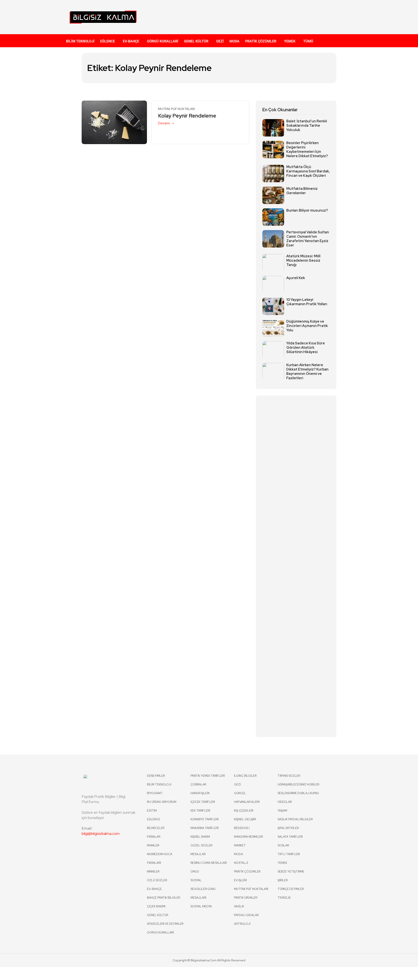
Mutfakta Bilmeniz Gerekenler (302, 191)
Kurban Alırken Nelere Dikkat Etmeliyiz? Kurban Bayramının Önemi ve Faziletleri (307, 371)
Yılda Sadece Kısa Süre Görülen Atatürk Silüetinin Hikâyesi (305, 347)
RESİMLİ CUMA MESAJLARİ (208, 863)
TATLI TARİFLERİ (289, 854)
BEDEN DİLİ (241, 828)
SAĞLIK (239, 906)
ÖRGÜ (194, 871)
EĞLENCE (107, 41)
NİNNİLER (153, 871)
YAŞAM (282, 810)
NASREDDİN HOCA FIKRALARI (159, 858)
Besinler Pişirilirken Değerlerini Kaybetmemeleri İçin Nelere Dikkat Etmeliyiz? (307, 149)
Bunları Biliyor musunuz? (307, 210)
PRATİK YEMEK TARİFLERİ (207, 776)
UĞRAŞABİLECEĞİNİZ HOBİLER (298, 784)
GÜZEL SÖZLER (201, 845)
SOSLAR (283, 845)
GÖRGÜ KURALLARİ (162, 41)
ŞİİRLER (283, 880)
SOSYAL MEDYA (201, 906)
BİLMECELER (155, 828)
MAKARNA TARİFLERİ (204, 828)
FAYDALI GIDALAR (246, 915)
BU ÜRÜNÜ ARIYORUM (161, 802)
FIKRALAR (153, 837)
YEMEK (289, 41)
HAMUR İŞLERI (199, 793)
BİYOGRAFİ (154, 793)
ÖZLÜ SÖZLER (157, 880)
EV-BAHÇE (131, 41)
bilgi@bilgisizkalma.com (101, 833)
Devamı (164, 123)
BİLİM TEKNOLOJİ (80, 41)
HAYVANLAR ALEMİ (247, 802)
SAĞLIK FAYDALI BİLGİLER (295, 819)
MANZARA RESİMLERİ (248, 837)
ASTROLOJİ (242, 924)
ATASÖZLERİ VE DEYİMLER (165, 924)
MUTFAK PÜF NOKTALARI (176, 109)
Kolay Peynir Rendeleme (187, 116)
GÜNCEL (240, 793)
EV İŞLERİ (240, 880)
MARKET (240, 845)
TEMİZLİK (284, 898)
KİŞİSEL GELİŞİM (245, 819)
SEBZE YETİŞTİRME (291, 871)
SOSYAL (196, 880)
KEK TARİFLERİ (200, 810)
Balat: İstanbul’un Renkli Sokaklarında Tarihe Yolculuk (306, 125)
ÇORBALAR (198, 784)
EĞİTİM (152, 810)
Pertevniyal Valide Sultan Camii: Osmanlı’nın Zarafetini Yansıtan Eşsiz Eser (307, 239)
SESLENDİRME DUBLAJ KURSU (298, 793)
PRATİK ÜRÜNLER (245, 898)
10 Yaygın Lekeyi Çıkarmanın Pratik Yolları (306, 302)
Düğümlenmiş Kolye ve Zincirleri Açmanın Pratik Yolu (307, 325)
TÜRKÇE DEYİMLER (291, 889)
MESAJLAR (198, 854)
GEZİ (220, 41)
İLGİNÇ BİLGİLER (245, 776)
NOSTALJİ (241, 863)
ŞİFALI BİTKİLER (288, 828)
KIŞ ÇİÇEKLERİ (243, 810)
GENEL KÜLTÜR (196, 41)
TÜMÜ (308, 41)
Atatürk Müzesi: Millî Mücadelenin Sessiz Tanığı (303, 260)
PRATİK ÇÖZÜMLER (260, 41)
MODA (234, 41)
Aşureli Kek (295, 278)
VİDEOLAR (285, 802)
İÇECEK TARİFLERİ (202, 802)
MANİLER (153, 845)
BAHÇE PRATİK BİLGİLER (163, 898)
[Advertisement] (251, 16)
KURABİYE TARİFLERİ (204, 819)
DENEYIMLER (156, 776)
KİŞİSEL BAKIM (200, 837)
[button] (108, 41)
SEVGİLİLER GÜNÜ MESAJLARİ (203, 893)
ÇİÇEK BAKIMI (156, 906)
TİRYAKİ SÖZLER (289, 776)
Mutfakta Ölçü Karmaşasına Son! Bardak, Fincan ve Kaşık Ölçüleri (308, 171)
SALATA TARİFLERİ (290, 837)
